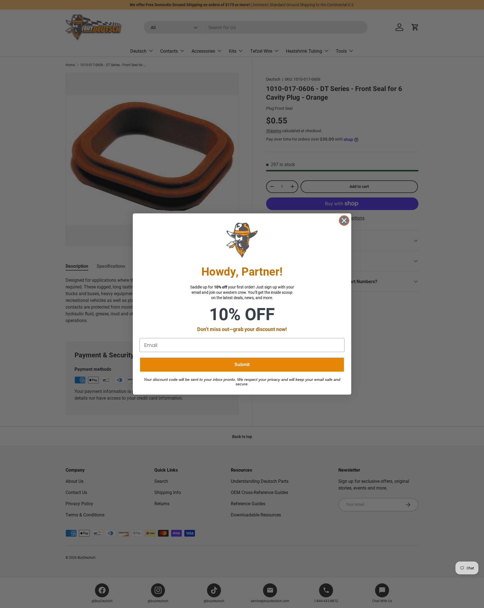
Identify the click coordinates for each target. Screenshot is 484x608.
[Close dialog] (344, 220)
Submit (242, 364)
